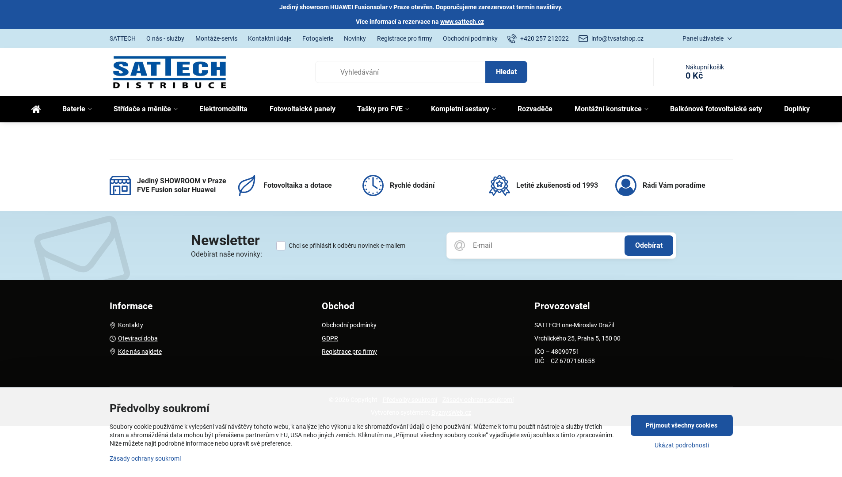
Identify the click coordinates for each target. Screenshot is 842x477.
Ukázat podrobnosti (682, 445)
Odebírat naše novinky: (226, 254)
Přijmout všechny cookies (681, 425)
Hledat (506, 72)
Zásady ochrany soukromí (145, 458)
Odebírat (649, 245)
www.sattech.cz (462, 21)
